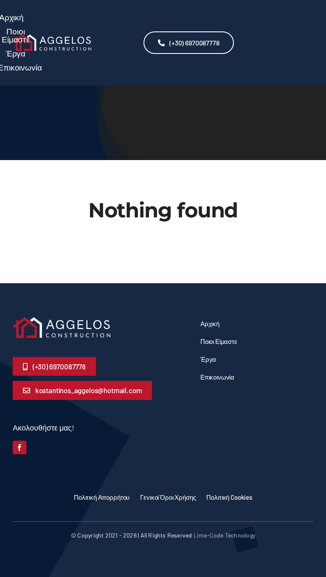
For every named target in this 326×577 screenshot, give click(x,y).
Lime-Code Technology (224, 535)
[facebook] (19, 447)
